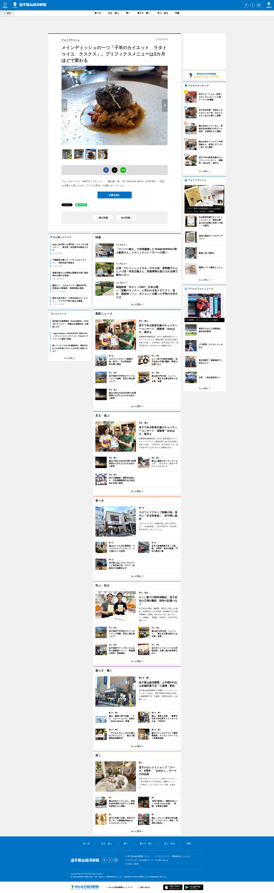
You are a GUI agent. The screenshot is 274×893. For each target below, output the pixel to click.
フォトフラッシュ (71, 39)
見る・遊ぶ (113, 13)
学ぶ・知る (162, 13)
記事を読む (114, 195)
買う (128, 13)
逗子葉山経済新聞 (29, 5)
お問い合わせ (162, 860)
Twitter (252, 5)
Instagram (258, 5)
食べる (98, 13)
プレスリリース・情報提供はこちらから (174, 856)
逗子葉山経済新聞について (138, 856)
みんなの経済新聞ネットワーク (85, 887)
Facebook (246, 5)
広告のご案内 (133, 864)
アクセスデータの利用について (140, 860)
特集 (177, 13)
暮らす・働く (143, 13)
